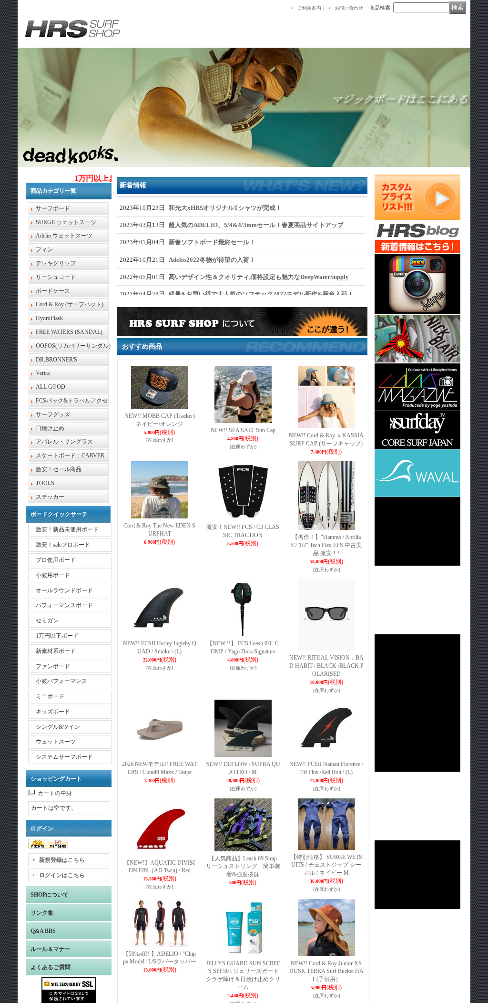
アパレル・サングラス (64, 441)
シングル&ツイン (58, 727)
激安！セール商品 (58, 469)
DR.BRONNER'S (56, 359)
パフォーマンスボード (64, 605)
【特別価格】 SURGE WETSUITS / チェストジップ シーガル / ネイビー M (326, 865)
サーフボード (53, 208)
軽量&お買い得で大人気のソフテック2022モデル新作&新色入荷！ (261, 294)
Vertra (43, 373)
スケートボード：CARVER (70, 455)
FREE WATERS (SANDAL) (69, 332)
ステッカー (50, 497)
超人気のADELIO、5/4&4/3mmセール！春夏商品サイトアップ (256, 224)
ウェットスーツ (56, 741)
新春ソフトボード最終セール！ (212, 242)
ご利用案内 (309, 7)
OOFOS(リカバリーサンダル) (73, 345)
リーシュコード (56, 277)
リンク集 (41, 913)
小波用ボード (53, 575)
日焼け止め (50, 428)
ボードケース (53, 291)
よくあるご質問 (50, 967)
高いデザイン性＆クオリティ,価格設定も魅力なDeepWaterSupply (259, 276)
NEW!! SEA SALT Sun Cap (243, 430)
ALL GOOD (50, 386)
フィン (44, 249)
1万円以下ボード (57, 635)
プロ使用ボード (56, 560)
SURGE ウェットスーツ (66, 222)
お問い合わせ (349, 7)
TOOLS (45, 483)
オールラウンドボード (64, 590)
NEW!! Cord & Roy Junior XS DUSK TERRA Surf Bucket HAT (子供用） (326, 971)
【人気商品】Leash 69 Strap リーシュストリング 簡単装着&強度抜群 (243, 866)
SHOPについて (49, 894)
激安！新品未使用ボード (67, 529)
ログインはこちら (62, 875)
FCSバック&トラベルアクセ (72, 400)
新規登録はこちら (62, 860)
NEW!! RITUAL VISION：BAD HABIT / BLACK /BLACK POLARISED (326, 665)
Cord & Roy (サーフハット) (69, 304)
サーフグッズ (53, 414)
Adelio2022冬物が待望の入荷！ (212, 259)
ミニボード (50, 696)
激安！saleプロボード (63, 544)
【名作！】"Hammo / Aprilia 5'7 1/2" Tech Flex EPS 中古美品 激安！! (326, 545)
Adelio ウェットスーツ (64, 235)
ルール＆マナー (50, 949)
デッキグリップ (56, 263)
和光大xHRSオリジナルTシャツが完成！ (225, 207)
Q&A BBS (43, 931)
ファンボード (53, 666)
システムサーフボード (64, 757)
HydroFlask (49, 318)
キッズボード (53, 711)
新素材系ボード (56, 651)
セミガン (47, 620)
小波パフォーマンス (61, 681)
